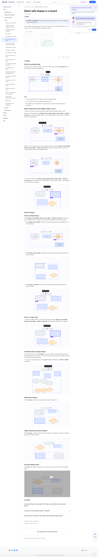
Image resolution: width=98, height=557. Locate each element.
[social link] (10, 550)
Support (43, 538)
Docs (25, 6)
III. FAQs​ (78, 32)
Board (32, 6)
